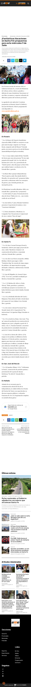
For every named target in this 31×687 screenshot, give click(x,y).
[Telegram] (24, 60)
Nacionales (4, 496)
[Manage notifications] (3, 683)
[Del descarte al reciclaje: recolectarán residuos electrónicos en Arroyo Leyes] (8, 568)
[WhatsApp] (17, 60)
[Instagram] (3, 671)
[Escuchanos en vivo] (20, 3)
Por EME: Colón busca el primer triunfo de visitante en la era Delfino (20, 540)
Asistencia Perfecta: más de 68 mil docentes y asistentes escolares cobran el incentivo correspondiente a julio (22, 579)
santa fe (10, 415)
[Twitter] (13, 60)
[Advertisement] (15, 20)
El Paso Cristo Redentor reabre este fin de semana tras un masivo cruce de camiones (20, 528)
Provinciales (4, 36)
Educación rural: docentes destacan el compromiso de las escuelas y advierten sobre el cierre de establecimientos (8, 604)
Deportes (13, 536)
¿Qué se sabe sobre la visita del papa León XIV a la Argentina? (20, 517)
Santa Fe (13, 547)
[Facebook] (9, 60)
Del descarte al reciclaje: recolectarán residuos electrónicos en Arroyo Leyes (6, 578)
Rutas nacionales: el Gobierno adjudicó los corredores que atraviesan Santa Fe (14, 500)
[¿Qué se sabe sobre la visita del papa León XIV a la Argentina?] (5, 517)
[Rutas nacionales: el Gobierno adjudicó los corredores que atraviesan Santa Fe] (16, 484)
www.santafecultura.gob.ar (10, 111)
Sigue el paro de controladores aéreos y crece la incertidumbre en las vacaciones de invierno (23, 430)
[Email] (20, 60)
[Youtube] (3, 676)
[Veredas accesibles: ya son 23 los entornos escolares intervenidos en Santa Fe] (5, 550)
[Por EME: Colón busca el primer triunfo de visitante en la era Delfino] (5, 540)
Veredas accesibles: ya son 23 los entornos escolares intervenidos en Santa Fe (20, 550)
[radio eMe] (6, 3)
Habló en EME (19, 611)
